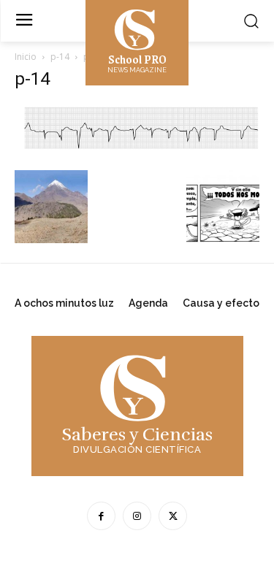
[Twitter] (173, 516)
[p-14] (137, 155)
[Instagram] (137, 516)
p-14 (59, 56)
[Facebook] (101, 516)
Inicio (26, 56)
